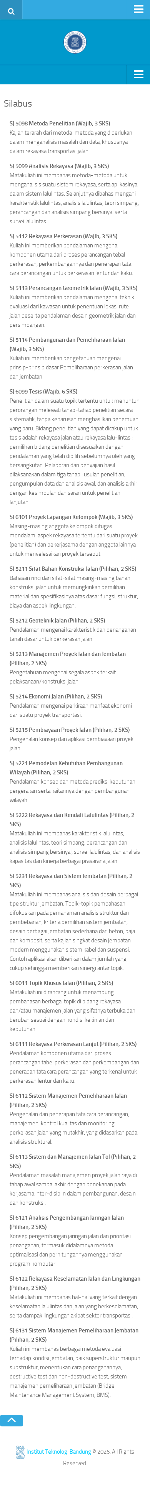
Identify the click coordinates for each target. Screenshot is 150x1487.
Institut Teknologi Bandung (59, 1451)
